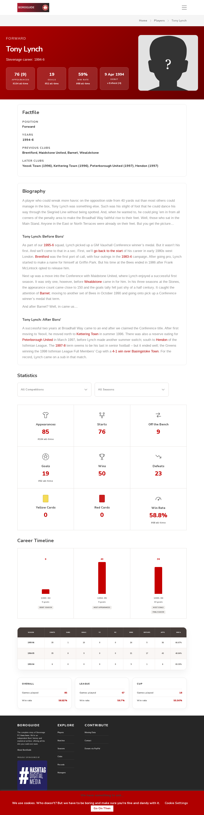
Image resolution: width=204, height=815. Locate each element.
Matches (61, 741)
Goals (83, 632)
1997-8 (60, 345)
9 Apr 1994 (114, 74)
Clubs (60, 757)
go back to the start (108, 251)
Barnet (45, 293)
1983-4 (127, 257)
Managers (62, 773)
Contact (88, 741)
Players (159, 20)
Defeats (147, 632)
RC (115, 632)
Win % (178, 632)
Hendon (161, 340)
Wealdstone (93, 282)
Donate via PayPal (92, 749)
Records (61, 765)
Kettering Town (87, 334)
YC (100, 632)
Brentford (42, 257)
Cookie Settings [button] (176, 803)
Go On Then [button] (102, 808)
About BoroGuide (24, 750)
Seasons (61, 749)
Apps (163, 632)
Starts (52, 632)
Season (31, 632)
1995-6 (49, 245)
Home (143, 20)
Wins (131, 632)
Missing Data (90, 732)
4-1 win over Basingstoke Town (135, 351)
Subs (68, 632)
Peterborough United (37, 340)
